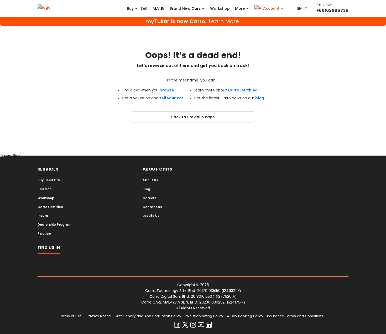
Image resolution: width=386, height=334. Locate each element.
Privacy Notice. (99, 316)
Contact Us (152, 207)
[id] (59, 263)
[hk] (121, 263)
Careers (149, 198)
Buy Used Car (49, 180)
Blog (146, 189)
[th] (75, 263)
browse (167, 90)
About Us (150, 180)
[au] (137, 263)
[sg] (44, 263)
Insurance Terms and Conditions (295, 316)
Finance (44, 233)
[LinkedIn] (209, 326)
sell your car (171, 98)
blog (259, 98)
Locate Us (151, 216)
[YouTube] (201, 326)
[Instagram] (193, 326)
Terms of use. (71, 316)
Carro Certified (243, 90)
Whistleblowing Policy (204, 316)
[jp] (106, 263)
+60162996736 (332, 10)
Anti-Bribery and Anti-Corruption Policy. (149, 316)
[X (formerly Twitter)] (185, 326)
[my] (90, 263)
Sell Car (44, 189)
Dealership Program (54, 225)
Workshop (46, 198)
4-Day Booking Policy (245, 316)
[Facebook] (177, 326)
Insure (43, 216)
